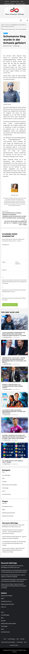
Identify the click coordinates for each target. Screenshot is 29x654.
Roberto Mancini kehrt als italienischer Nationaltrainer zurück (12, 386)
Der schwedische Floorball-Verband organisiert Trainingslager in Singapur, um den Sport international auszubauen (14, 215)
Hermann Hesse (7, 337)
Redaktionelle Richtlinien (9, 3)
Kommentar (5, 244)
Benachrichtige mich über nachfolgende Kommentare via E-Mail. (14, 290)
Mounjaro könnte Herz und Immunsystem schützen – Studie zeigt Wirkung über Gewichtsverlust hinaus (12, 531)
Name (4, 262)
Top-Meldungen (6, 475)
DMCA (22, 1)
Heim (3, 472)
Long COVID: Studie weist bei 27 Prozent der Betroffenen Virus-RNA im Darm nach (13, 526)
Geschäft (4, 481)
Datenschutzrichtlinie (20, 3)
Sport (3, 491)
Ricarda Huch (8, 46)
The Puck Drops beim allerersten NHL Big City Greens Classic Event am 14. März (15, 222)
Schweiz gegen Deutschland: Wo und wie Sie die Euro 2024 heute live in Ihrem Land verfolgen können (14, 437)
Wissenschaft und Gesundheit (9, 485)
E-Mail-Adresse (17, 262)
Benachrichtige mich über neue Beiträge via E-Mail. (14, 299)
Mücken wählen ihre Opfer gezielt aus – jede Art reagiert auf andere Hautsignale (14, 537)
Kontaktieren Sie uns (14, 1)
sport (5, 33)
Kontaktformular (6, 494)
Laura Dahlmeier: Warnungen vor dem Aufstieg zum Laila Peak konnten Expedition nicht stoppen (14, 334)
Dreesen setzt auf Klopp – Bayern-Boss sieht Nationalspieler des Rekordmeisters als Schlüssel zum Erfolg (14, 360)
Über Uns (7, 1)
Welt (3, 478)
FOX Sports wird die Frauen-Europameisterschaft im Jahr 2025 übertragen (13, 411)
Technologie (5, 488)
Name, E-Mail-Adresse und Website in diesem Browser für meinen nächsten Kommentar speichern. (14, 281)
